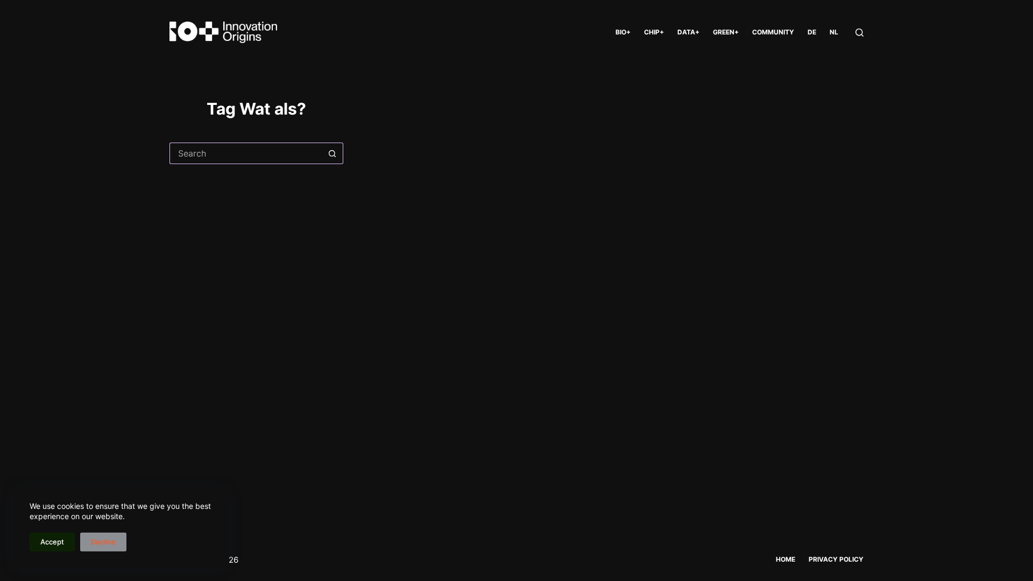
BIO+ (623, 32)
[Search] (859, 33)
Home (785, 559)
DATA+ (688, 32)
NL (834, 32)
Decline (103, 541)
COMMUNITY (773, 32)
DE (812, 32)
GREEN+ (726, 32)
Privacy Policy (836, 559)
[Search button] (332, 153)
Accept (52, 541)
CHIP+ (654, 32)
